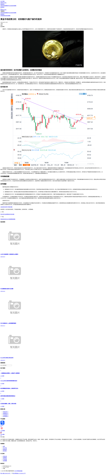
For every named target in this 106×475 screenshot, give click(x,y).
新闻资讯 (2, 4)
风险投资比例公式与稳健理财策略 (7, 219)
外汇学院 (16, 470)
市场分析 (2, 5)
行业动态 (10, 5)
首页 (1, 2)
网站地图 (20, 470)
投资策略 (14, 5)
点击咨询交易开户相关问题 (6, 206)
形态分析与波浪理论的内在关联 (7, 214)
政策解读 (6, 5)
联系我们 (2, 7)
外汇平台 (4, 2)
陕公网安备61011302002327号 (19, 473)
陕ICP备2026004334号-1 (5, 473)
